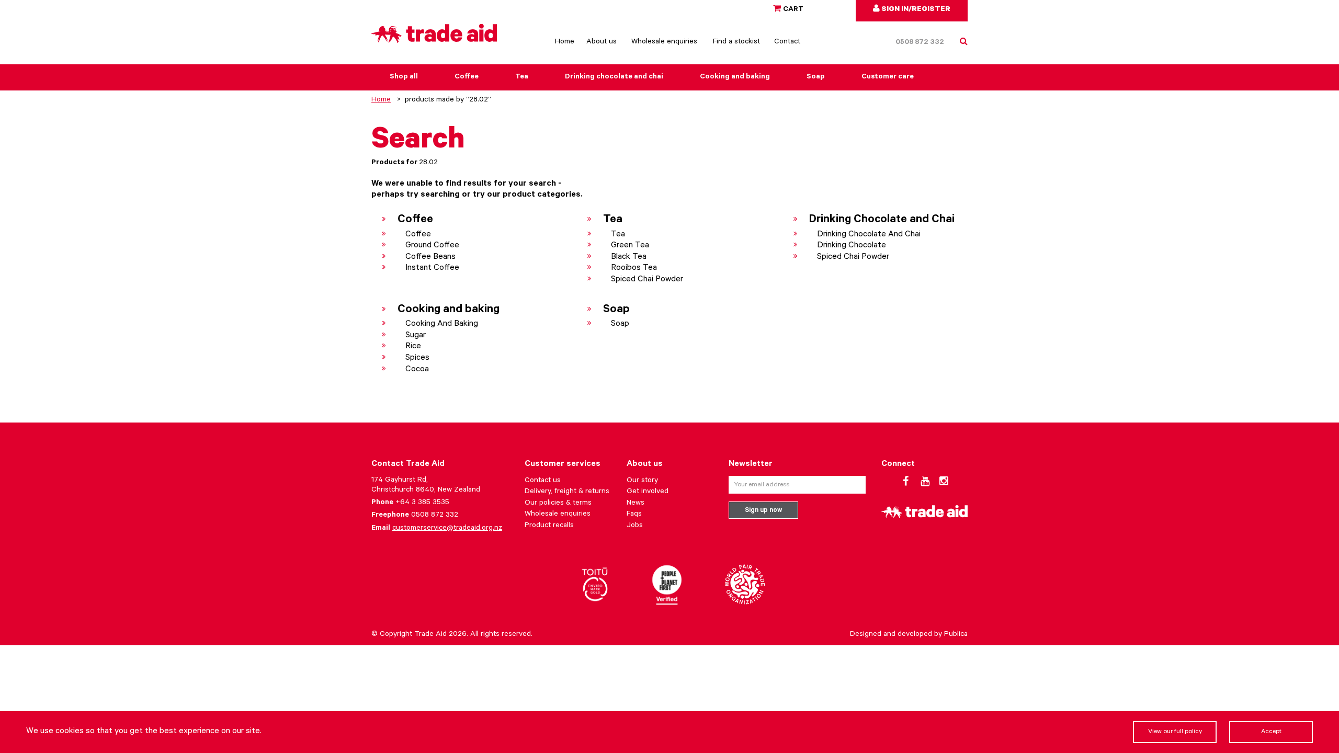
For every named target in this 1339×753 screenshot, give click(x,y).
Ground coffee (432, 245)
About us (601, 42)
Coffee (467, 77)
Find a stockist (736, 42)
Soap (816, 77)
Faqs (634, 514)
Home (564, 42)
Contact (787, 42)
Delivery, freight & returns (567, 492)
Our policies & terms (558, 503)
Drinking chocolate (851, 245)
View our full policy (1175, 732)
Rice (413, 346)
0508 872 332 (919, 43)
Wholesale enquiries (664, 42)
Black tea (628, 257)
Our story (642, 481)
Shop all (404, 77)
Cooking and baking (735, 77)
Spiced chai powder (647, 279)
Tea (521, 77)
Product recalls (549, 526)
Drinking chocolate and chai (614, 77)
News (635, 503)
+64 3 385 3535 (422, 503)
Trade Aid (430, 635)
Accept (1271, 732)
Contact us (543, 481)
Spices (417, 358)
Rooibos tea (634, 268)
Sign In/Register (915, 10)
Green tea (630, 245)
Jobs (635, 526)
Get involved (647, 492)
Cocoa (417, 369)
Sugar (415, 335)
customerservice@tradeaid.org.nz (447, 528)
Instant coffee (432, 268)
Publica (956, 635)
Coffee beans (430, 257)
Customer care (887, 77)
